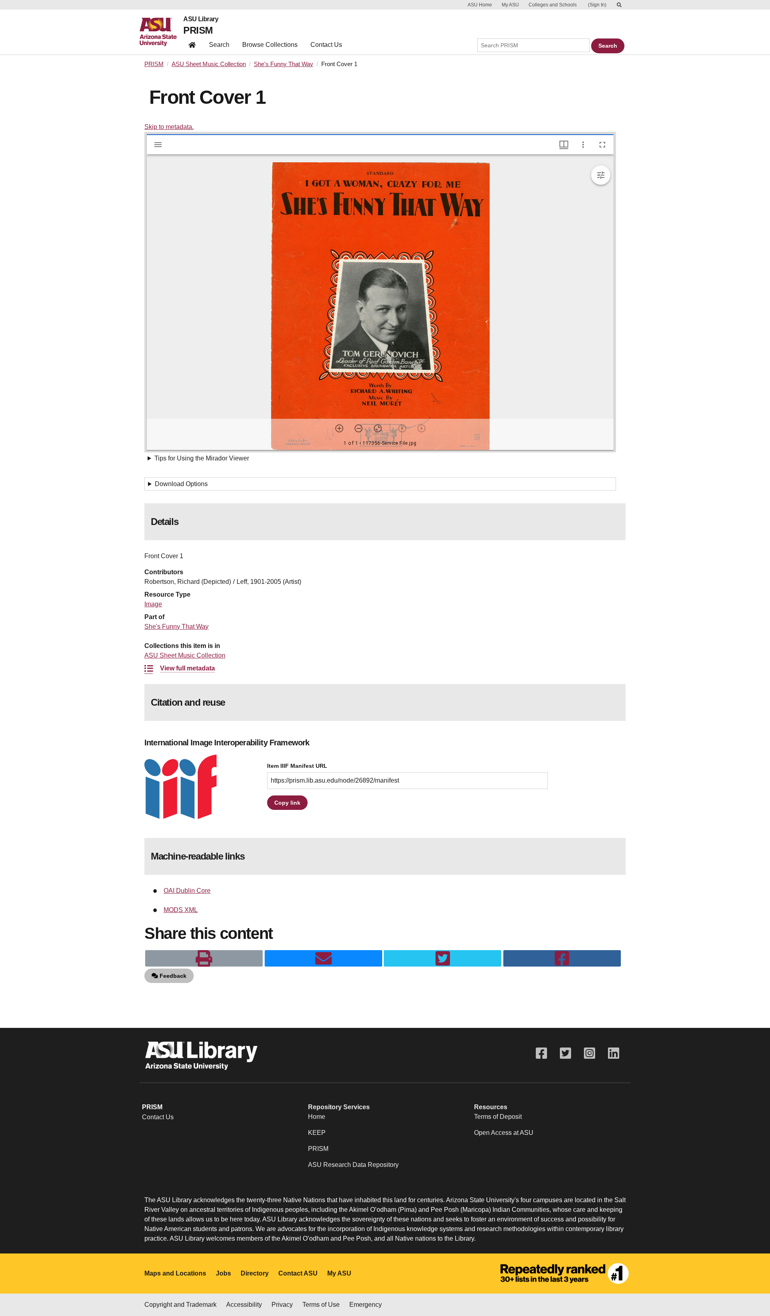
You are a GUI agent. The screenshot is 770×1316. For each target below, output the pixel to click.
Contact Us (326, 44)
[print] (204, 958)
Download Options (181, 483)
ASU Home (480, 5)
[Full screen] (602, 144)
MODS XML (181, 909)
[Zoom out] (358, 428)
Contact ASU (298, 1273)
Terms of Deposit (498, 1116)
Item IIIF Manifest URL (297, 766)
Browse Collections (270, 44)
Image (153, 604)
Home (316, 1116)
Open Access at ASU (503, 1132)
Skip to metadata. (169, 126)
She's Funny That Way (283, 64)
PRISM (198, 30)
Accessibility (244, 1304)
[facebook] (562, 958)
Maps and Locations (175, 1273)
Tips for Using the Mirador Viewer (201, 458)
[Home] (161, 32)
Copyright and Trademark (180, 1304)
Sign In (597, 4)
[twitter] (442, 958)
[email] (323, 958)
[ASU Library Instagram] (590, 1053)
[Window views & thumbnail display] (563, 144)
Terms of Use (321, 1304)
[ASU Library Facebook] (541, 1053)
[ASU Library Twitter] (565, 1053)
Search (219, 44)
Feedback (172, 976)
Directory (255, 1273)
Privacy (282, 1304)
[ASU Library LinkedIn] (614, 1053)
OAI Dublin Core (187, 890)
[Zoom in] (339, 428)
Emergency (365, 1304)
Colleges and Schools (553, 5)
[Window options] (583, 144)
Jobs (223, 1273)
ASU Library (200, 19)
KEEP (317, 1132)
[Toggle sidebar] (158, 144)
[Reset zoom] (377, 428)
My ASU (510, 5)
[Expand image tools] (600, 175)
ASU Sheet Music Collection (209, 64)
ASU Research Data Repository (353, 1164)
